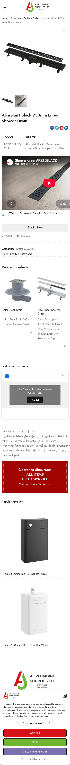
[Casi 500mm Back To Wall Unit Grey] (35, 540)
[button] (65, 695)
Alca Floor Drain (12, 310)
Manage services (34, 723)
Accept (35, 733)
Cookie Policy (31, 759)
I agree (35, 399)
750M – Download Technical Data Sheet (32, 213)
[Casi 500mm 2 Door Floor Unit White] (35, 611)
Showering (16, 18)
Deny (35, 742)
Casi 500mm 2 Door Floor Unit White (26, 645)
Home (4, 18)
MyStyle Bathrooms (21, 254)
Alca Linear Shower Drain (49, 312)
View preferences (35, 752)
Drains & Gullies (31, 18)
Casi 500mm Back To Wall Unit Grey (26, 574)
